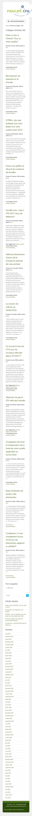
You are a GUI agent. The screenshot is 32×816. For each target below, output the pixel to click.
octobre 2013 (8, 765)
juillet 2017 (8, 677)
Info (7, 47)
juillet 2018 (8, 658)
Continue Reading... (11, 69)
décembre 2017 (9, 666)
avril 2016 (7, 702)
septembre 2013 (9, 767)
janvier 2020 (8, 655)
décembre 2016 (9, 688)
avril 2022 (7, 633)
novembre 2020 (9, 644)
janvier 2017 (8, 685)
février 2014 (8, 754)
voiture (22, 244)
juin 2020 (7, 650)
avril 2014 (7, 748)
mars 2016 (8, 704)
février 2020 (8, 653)
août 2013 (7, 770)
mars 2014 (8, 751)
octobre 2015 (8, 718)
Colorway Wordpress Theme (10, 809)
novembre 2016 (9, 691)
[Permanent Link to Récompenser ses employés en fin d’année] (13, 78)
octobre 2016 (8, 694)
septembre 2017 (9, 674)
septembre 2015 (9, 721)
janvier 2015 (8, 732)
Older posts (9, 588)
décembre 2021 (9, 636)
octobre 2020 (8, 647)
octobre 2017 (8, 672)
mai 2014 (7, 745)
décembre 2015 (9, 713)
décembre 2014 (9, 734)
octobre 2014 (8, 737)
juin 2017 (7, 680)
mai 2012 (7, 789)
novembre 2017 (9, 669)
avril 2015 (7, 724)
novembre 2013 (9, 762)
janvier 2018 (8, 663)
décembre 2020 (9, 642)
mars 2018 (8, 661)
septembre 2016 (9, 696)
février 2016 (8, 707)
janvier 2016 (8, 710)
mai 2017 (7, 683)
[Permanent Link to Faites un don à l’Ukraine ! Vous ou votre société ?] (14, 38)
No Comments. (10, 524)
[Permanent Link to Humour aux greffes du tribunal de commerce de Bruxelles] (15, 168)
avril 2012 (7, 792)
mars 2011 (8, 797)
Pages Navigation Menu (17, 21)
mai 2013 (7, 778)
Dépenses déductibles (11, 387)
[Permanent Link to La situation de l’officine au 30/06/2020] (12, 306)
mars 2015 (8, 726)
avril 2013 (7, 781)
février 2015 (8, 729)
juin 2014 (7, 743)
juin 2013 (7, 776)
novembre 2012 (9, 786)
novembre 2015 (9, 715)
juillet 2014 (8, 740)
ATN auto (17, 244)
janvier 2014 (8, 756)
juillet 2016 (8, 699)
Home (7, 25)
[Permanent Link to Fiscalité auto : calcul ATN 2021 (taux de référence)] (15, 213)
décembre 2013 (9, 759)
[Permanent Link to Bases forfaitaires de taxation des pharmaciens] (15, 493)
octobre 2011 (8, 795)
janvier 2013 (8, 784)
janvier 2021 (8, 639)
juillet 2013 (8, 773)
